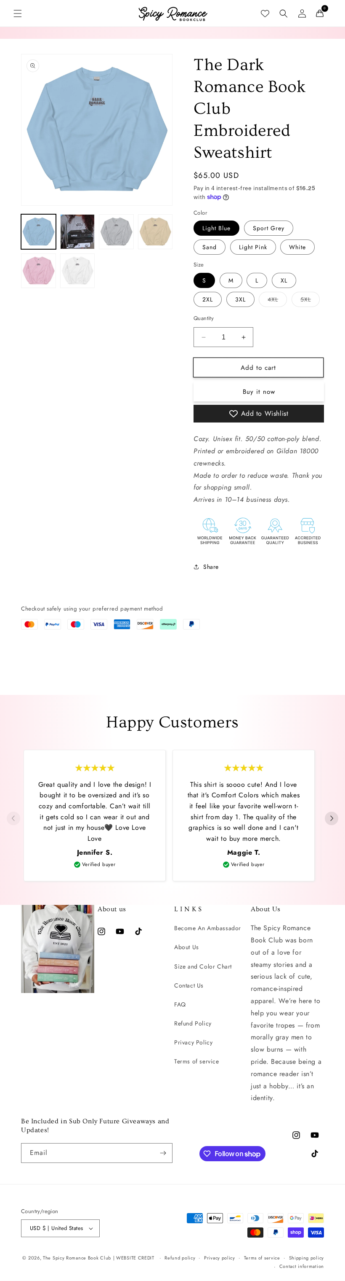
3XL (240, 299)
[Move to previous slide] (13, 819)
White (297, 247)
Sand (209, 247)
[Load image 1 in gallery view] (38, 231)
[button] (17, 13)
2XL (207, 299)
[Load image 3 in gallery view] (116, 231)
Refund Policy (193, 1023)
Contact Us (189, 985)
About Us (186, 947)
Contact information (301, 1266)
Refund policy (180, 1257)
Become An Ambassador (207, 928)
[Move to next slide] (331, 819)
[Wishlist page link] (265, 13)
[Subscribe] (163, 1153)
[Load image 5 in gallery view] (38, 270)
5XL (310, 301)
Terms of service (196, 1061)
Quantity (204, 318)
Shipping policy (306, 1257)
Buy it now (259, 391)
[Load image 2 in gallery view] (77, 231)
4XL (277, 301)
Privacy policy (219, 1257)
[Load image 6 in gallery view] (77, 270)
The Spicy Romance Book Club (77, 1257)
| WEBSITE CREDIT (134, 1257)
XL (284, 280)
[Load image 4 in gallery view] (155, 231)
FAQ (180, 1004)
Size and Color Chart (203, 966)
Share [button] (211, 566)
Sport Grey (268, 228)
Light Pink (253, 247)
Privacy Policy (193, 1042)
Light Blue (216, 228)
